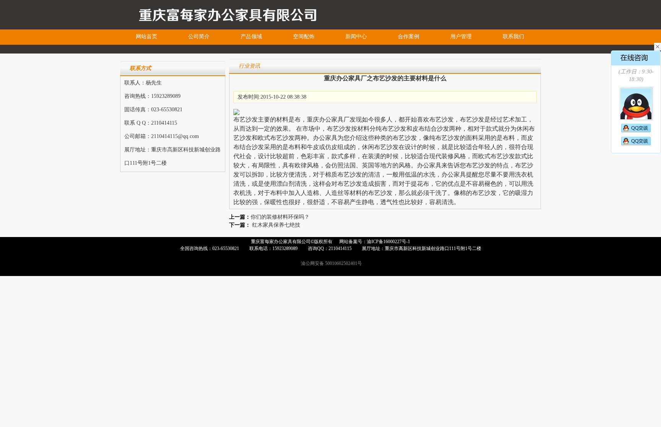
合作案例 (408, 36)
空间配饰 (303, 36)
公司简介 (199, 36)
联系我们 (513, 36)
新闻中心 (356, 36)
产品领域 (251, 36)
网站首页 (146, 36)
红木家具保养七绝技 (276, 225)
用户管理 (461, 36)
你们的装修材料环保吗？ (280, 217)
